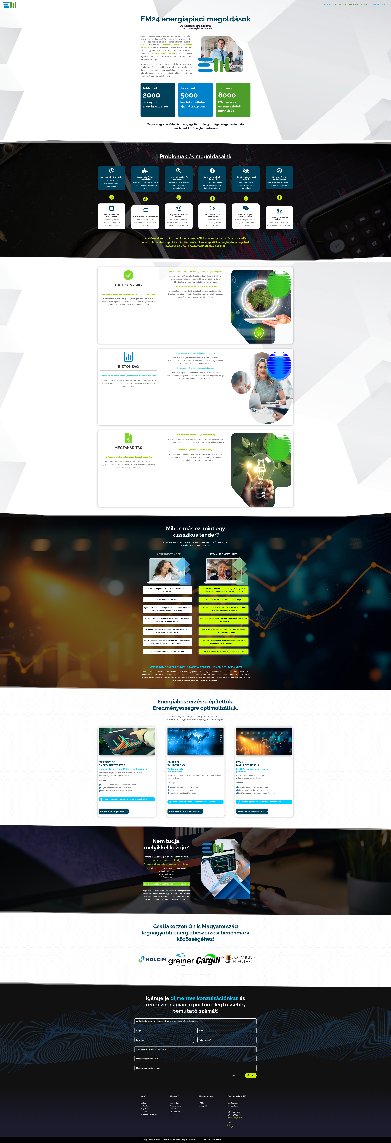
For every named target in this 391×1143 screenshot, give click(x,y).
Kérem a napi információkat (251, 811)
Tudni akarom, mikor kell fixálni (184, 811)
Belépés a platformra (149, 1115)
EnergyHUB (203, 1106)
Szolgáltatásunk (340, 5)
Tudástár (364, 5)
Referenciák (174, 1103)
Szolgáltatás (145, 1106)
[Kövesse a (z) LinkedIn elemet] (230, 1125)
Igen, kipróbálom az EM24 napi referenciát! (165, 884)
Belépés (385, 5)
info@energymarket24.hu (237, 1118)
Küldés (251, 1075)
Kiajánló (174, 1109)
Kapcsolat (375, 5)
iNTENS (201, 1103)
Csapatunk (353, 5)
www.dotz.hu (217, 1140)
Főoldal (326, 5)
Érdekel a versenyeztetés (112, 811)
